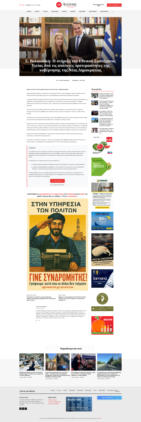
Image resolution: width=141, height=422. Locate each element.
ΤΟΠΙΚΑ (71, 56)
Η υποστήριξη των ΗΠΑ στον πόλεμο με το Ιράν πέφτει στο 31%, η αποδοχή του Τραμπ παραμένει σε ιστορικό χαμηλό (83, 374)
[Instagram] (20, 409)
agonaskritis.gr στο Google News (52, 194)
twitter (82, 194)
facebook (70, 194)
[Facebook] (36, 320)
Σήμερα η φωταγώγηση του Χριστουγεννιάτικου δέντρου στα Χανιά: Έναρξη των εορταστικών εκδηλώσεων (72, 298)
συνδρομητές (72, 196)
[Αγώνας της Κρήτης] (30, 313)
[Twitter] (39, 320)
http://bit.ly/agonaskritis (40, 308)
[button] (29, 5)
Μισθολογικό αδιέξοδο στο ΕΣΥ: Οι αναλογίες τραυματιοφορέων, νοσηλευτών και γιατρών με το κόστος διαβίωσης (31, 374)
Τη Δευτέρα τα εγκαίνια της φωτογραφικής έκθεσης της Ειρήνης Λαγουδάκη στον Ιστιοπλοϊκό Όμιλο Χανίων (41, 298)
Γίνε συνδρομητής (57, 181)
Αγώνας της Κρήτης (64, 80)
